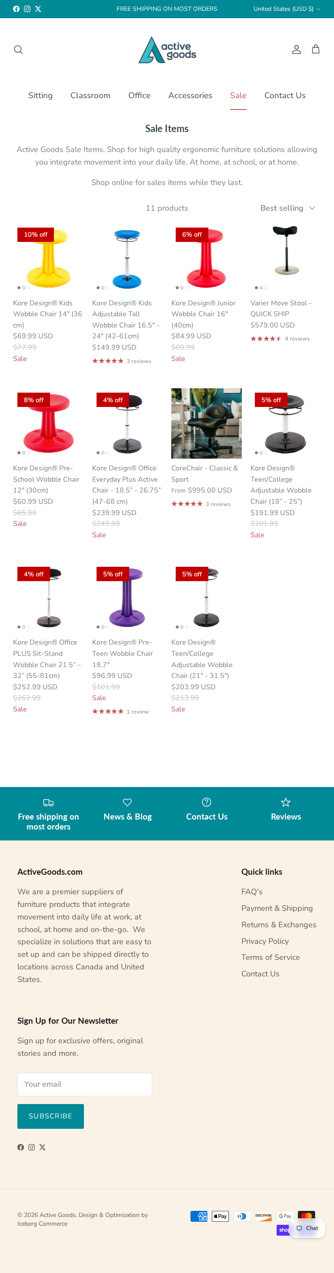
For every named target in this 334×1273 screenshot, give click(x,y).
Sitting (40, 95)
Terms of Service (270, 957)
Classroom (90, 95)
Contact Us (285, 95)
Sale (238, 95)
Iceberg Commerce (42, 1224)
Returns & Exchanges (279, 924)
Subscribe (51, 1116)
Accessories (190, 95)
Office (139, 95)
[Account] (295, 49)
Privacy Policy (265, 941)
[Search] (18, 49)
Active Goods (58, 1215)
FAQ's (252, 891)
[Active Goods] (167, 50)
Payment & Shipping (277, 908)
